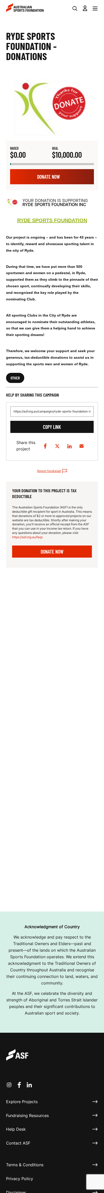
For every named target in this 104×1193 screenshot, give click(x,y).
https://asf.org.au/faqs (27, 537)
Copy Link (52, 427)
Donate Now (48, 177)
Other (15, 377)
